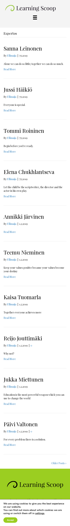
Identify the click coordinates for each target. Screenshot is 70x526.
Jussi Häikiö (18, 89)
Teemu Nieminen (24, 252)
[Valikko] (35, 17)
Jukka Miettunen (23, 379)
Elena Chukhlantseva (29, 171)
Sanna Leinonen (23, 48)
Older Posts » (58, 463)
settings (39, 513)
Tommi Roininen (24, 130)
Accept (10, 520)
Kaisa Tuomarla (22, 297)
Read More (10, 69)
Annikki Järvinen (24, 216)
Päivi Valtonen (21, 424)
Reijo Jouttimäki (23, 338)
